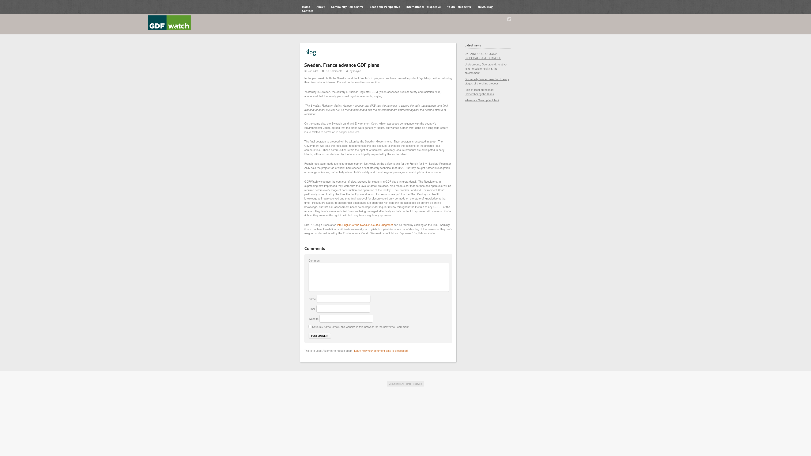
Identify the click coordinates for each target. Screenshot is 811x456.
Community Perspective (347, 7)
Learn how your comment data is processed (381, 351)
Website (313, 319)
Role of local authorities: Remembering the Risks (479, 92)
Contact (307, 11)
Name (313, 299)
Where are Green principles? (482, 100)
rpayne (357, 71)
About (321, 7)
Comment (314, 260)
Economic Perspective (385, 7)
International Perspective (423, 7)
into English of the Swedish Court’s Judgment (365, 225)
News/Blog (485, 7)
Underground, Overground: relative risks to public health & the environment (485, 68)
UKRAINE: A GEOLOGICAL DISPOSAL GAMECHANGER (483, 56)
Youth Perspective (459, 7)
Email (312, 309)
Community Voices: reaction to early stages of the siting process (487, 81)
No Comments (334, 71)
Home (306, 7)
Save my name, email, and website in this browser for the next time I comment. (361, 327)
